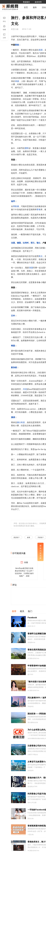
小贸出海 (30, 834)
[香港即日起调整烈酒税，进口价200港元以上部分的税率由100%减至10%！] (18, 637)
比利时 (26, 243)
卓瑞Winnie (31, 642)
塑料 (27, 148)
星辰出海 (30, 818)
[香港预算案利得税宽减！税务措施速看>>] (18, 829)
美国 (31, 268)
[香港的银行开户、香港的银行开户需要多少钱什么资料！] (18, 781)
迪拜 (13, 201)
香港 (17, 45)
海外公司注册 (32, 802)
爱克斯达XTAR (32, 786)
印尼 (25, 389)
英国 (41, 50)
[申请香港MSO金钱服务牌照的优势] (18, 669)
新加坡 (14, 367)
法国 (13, 243)
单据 (17, 81)
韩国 (13, 346)
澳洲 (13, 417)
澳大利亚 (21, 422)
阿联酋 (16, 206)
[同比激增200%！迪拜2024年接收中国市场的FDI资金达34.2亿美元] (18, 701)
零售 (38, 209)
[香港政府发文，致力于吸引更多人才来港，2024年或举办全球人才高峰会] (18, 845)
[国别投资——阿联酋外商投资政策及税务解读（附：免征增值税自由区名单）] (18, 717)
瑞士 (38, 243)
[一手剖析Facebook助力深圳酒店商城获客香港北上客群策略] (18, 813)
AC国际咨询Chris (33, 658)
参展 (28, 537)
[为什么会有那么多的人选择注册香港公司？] (18, 733)
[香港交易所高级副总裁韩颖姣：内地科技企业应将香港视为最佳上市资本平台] (18, 653)
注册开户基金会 (33, 754)
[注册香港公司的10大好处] (18, 749)
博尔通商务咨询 (33, 722)
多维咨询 (30, 770)
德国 (19, 243)
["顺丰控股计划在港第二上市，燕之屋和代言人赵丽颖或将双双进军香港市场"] (18, 685)
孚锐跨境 (30, 706)
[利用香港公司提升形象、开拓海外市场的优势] (18, 797)
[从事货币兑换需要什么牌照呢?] (18, 765)
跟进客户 (17, 537)
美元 (41, 256)
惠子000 (30, 674)
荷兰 (33, 243)
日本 (13, 316)
